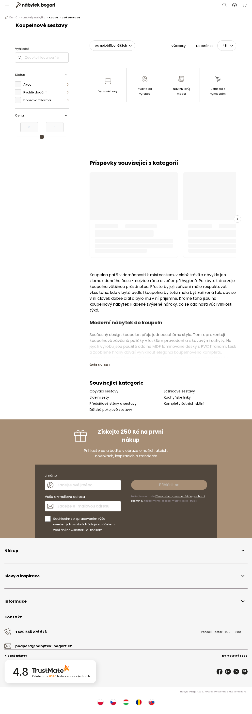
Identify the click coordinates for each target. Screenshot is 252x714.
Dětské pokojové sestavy (111, 290)
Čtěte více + (100, 246)
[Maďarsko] (126, 583)
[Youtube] (236, 553)
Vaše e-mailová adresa (65, 378)
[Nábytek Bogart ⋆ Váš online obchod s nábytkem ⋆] (35, 5)
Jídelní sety (99, 278)
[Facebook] (219, 553)
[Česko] (113, 583)
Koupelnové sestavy (64, 17)
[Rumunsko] (139, 583)
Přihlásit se (169, 366)
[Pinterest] (245, 553)
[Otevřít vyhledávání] (225, 5)
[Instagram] (228, 553)
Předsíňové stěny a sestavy (113, 284)
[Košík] (244, 5)
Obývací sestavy (104, 272)
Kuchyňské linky (177, 278)
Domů (13, 17)
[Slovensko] (151, 583)
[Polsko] (100, 583)
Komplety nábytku (33, 17)
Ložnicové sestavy (179, 272)
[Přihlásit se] (234, 5)
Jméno (51, 356)
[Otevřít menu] (8, 5)
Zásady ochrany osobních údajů (173, 377)
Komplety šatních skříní (184, 284)
